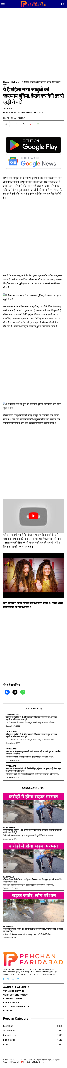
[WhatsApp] (37, 124)
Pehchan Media (16, 118)
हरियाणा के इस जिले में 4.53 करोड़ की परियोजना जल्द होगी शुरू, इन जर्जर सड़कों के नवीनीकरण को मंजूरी (31, 718)
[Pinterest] (30, 124)
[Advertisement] (33, 42)
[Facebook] (16, 124)
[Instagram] (8, 978)
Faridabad (11, 732)
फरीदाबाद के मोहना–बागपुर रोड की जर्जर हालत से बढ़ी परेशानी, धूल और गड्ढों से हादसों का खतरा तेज (33, 752)
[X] (23, 124)
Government (12, 715)
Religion (15, 82)
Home (6, 82)
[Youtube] (17, 978)
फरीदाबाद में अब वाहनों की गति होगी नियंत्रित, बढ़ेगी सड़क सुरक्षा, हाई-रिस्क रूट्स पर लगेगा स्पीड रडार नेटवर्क (33, 769)
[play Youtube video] (33, 516)
